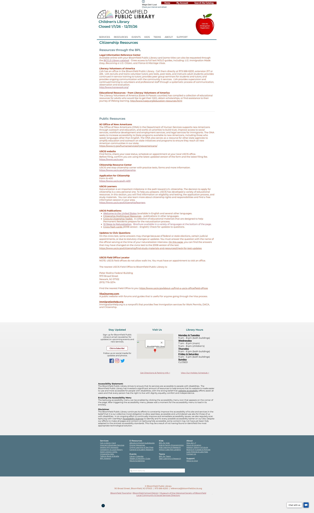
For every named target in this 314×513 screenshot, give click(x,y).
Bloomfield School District (145, 493)
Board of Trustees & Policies (198, 450)
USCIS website (107, 151)
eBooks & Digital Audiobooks (142, 443)
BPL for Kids (164, 443)
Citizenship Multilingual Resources (122, 216)
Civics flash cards (113, 227)
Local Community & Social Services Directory (158, 495)
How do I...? (191, 443)
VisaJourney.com (109, 293)
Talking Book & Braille (109, 456)
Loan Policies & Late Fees (197, 452)
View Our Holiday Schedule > (195, 373)
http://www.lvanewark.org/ (114, 87)
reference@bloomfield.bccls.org (186, 488)
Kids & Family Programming (171, 445)
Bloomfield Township (120, 493)
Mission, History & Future (197, 447)
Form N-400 (106, 178)
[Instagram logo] (117, 361)
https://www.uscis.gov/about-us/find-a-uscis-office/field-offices (173, 288)
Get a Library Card (108, 443)
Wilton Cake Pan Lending (170, 450)
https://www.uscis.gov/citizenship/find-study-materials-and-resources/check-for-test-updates (150, 248)
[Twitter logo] (122, 361)
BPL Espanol (105, 458)
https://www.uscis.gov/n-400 (115, 181)
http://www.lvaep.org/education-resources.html (156, 101)
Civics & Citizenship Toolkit (117, 218)
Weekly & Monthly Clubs (140, 458)
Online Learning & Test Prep (141, 447)
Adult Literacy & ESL (108, 452)
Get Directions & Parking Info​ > (155, 373)
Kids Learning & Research (170, 447)
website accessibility (188, 391)
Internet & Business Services (112, 445)
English (155, 213)
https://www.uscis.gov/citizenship (117, 170)
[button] (104, 37)
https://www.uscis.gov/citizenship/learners (122, 202)
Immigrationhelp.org (111, 301)
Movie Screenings (137, 461)
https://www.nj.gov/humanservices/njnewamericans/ (128, 146)
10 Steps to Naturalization (117, 224)
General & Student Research (141, 450)
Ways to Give (192, 461)
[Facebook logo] (111, 361)
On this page (176, 242)
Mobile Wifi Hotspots (109, 447)
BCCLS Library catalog (116, 60)
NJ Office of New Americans (115, 124)
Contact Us (191, 454)
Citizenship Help (107, 454)
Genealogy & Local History (111, 450)
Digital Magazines (137, 445)
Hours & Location (193, 445)
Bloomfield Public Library (159, 486)
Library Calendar (137, 456)
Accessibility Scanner (133, 419)
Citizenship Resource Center (115, 165)
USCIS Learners (108, 186)
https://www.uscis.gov (111, 159)
